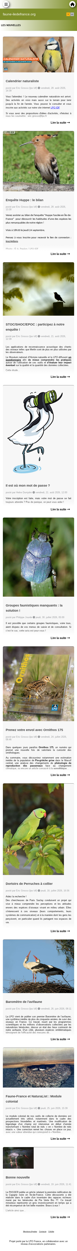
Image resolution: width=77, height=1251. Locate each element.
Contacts (42, 1231)
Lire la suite (59, 122)
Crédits (51, 1231)
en (72, 14)
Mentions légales (30, 1231)
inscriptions (12, 241)
